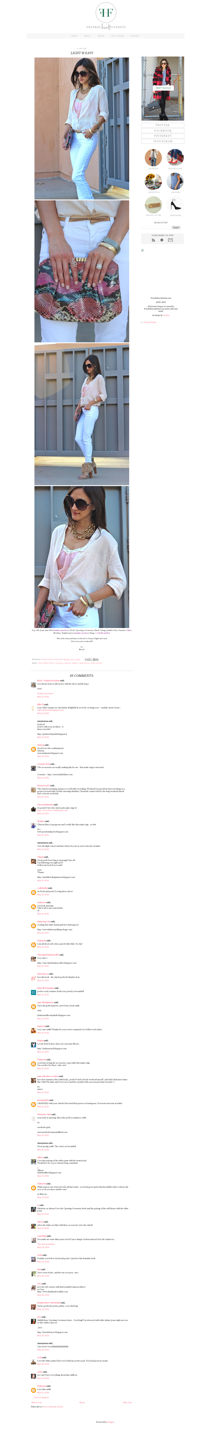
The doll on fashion (46, 1244)
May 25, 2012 (43, 1393)
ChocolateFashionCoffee (48, 955)
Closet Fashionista (45, 805)
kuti (39, 1269)
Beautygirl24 (43, 1100)
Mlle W (40, 704)
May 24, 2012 (43, 1378)
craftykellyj (42, 888)
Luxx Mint (41, 1236)
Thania (40, 857)
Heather (40, 821)
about (87, 36)
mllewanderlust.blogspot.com (50, 710)
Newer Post (37, 1402)
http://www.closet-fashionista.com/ (52, 810)
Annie (39, 1372)
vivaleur (166, 315)
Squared (41, 1026)
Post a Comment (41, 1397)
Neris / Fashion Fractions (48, 681)
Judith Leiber (48, 663)
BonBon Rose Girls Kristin (48, 1303)
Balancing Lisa (43, 921)
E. (38, 1205)
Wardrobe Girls (44, 1114)
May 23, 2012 (43, 1335)
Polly (39, 1255)
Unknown (41, 902)
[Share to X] (91, 659)
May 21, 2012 (43, 697)
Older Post (127, 1402)
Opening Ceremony (63, 663)
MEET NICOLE (163, 88)
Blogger (110, 1422)
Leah (39, 1357)
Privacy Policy (150, 322)
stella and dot (96, 663)
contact (135, 36)
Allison (40, 1157)
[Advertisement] (159, 274)
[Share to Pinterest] (97, 659)
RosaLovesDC (43, 785)
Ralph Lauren (84, 663)
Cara (39, 1284)
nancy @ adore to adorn (48, 1076)
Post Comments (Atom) (53, 1407)
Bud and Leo (43, 974)
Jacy (39, 1317)
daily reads (117, 36)
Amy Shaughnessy (45, 1002)
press (101, 36)
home (74, 36)
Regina (40, 1040)
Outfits (75, 663)
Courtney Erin (43, 764)
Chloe (40, 663)
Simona (40, 745)
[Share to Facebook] (94, 659)
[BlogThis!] (89, 659)
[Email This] (86, 659)
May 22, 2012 (43, 1247)
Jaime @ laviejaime (45, 988)
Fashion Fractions (45, 693)
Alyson (40, 1222)
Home (82, 1402)
